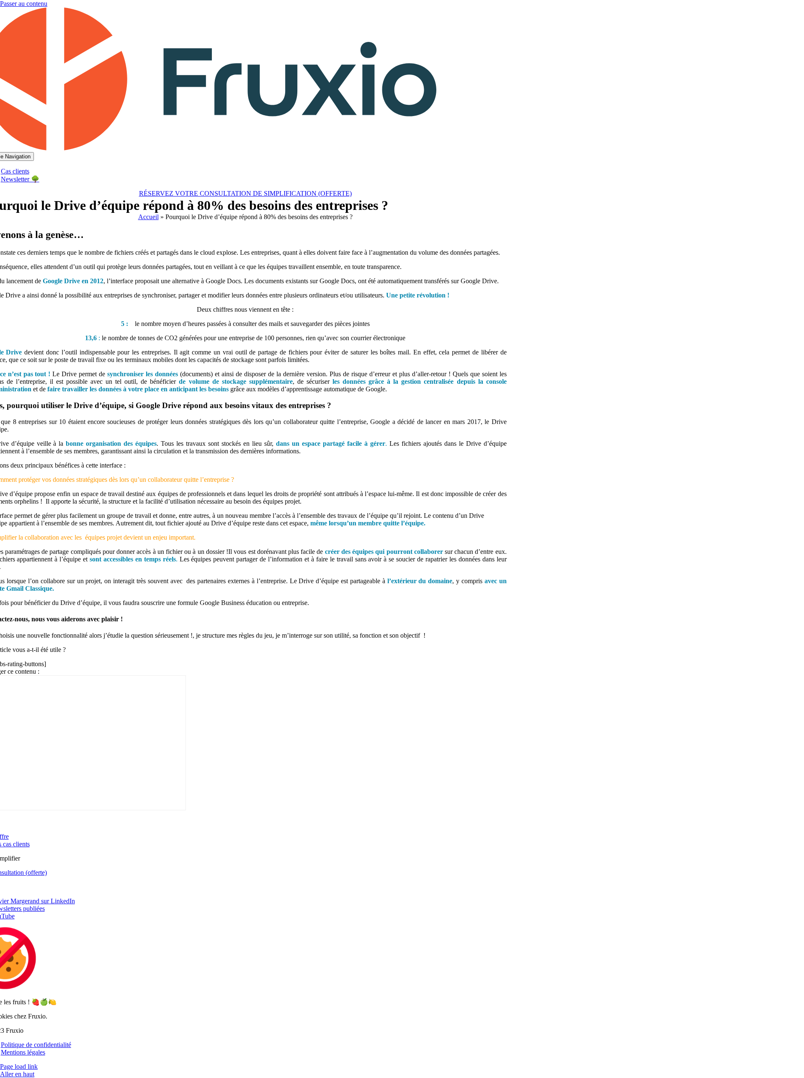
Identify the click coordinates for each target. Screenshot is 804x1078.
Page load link (19, 1066)
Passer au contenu (23, 3)
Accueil (148, 216)
